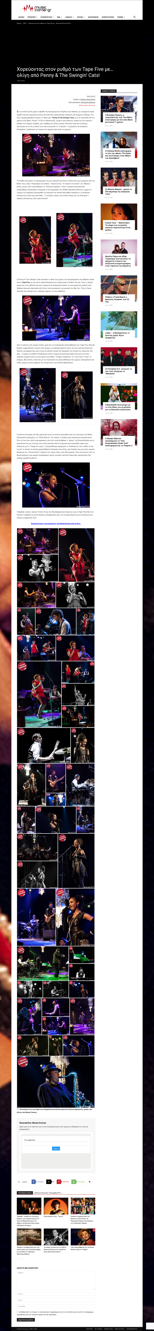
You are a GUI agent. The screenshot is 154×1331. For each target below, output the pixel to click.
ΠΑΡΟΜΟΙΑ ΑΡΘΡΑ (25, 1193)
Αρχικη (21, 17)
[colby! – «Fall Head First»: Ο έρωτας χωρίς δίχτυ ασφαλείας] (119, 324)
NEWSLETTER (108, 1329)
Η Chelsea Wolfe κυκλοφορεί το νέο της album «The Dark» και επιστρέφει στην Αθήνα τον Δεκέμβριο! (118, 154)
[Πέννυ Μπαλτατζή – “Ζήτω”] (56, 1206)
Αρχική (19, 23)
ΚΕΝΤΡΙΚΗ (89, 1329)
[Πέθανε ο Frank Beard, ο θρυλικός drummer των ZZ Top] (119, 288)
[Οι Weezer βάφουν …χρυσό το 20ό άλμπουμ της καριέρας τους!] (119, 181)
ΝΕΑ (58, 17)
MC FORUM (98, 1329)
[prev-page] (18, 1258)
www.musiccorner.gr (87, 105)
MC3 (24, 23)
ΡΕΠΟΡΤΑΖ (32, 17)
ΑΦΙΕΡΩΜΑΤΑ (93, 17)
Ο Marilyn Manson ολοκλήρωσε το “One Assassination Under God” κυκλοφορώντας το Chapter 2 (118, 442)
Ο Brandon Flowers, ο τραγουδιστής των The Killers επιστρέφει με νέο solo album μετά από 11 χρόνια (119, 118)
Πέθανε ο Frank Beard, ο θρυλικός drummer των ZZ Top (117, 299)
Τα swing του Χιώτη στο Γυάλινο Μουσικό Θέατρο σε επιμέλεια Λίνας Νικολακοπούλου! (55, 1249)
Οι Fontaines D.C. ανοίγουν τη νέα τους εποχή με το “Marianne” (118, 371)
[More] (89, 1182)
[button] (134, 17)
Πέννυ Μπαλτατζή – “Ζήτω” (53, 1216)
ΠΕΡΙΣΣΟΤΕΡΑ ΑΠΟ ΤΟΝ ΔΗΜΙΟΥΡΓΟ (47, 1193)
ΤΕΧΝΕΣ (120, 17)
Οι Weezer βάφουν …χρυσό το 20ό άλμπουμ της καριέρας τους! (118, 191)
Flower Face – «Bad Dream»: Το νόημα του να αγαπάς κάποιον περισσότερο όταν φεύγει (117, 226)
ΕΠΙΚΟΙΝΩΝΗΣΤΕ (131, 1329)
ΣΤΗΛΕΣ (80, 17)
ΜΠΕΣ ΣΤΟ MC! (119, 1329)
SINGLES (68, 17)
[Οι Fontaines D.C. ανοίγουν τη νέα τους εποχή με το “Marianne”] (119, 360)
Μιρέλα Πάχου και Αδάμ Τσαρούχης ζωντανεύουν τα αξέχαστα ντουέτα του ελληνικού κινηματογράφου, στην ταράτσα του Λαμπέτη (118, 261)
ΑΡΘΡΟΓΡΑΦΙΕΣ (108, 17)
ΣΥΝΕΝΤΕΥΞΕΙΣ (46, 17)
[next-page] (21, 1258)
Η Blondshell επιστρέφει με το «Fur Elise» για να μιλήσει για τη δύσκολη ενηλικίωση (118, 407)
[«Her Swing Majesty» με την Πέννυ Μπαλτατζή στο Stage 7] (83, 1237)
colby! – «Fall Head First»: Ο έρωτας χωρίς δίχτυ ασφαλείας (117, 335)
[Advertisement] (96, 8)
